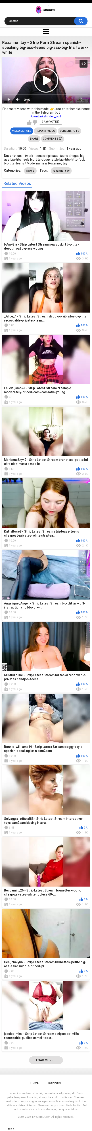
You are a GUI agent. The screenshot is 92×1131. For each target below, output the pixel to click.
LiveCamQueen (41, 1116)
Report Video (45, 130)
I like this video (29, 122)
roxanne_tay (61, 170)
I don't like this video (35, 122)
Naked (30, 170)
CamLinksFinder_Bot (46, 116)
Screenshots (69, 130)
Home (34, 1083)
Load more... (46, 1060)
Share (34, 138)
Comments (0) (52, 138)
